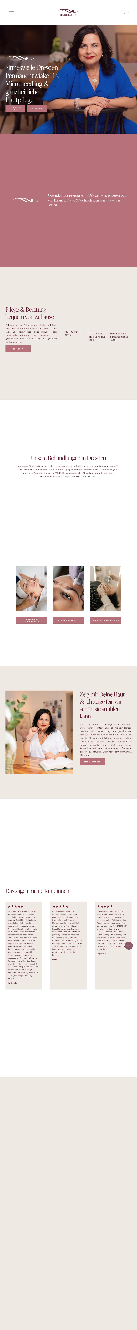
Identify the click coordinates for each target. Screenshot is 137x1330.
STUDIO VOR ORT (15, 108)
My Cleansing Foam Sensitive (119, 335)
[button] (127, 323)
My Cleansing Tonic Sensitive (96, 335)
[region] (68, 945)
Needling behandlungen (106, 620)
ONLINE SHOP (36, 108)
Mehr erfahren (92, 762)
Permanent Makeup (68, 620)
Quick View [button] (75, 323)
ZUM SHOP (18, 349)
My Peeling (71, 331)
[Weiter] (129, 946)
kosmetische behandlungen (31, 620)
